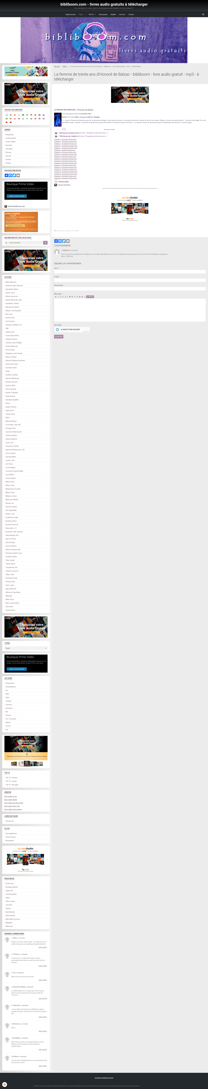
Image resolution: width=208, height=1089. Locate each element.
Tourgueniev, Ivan (11, 567)
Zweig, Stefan (10, 610)
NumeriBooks (10, 912)
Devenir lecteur (11, 837)
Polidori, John (10, 514)
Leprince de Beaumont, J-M (15, 450)
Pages (81, 14)
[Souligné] (60, 296)
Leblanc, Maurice (11, 439)
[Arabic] (23, 115)
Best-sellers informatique (13, 809)
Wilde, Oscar (10, 599)
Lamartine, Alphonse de (14, 432)
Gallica (8, 898)
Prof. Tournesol (11, 719)
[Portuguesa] (39, 115)
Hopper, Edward (11, 407)
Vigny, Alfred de (11, 589)
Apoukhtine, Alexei (12, 289)
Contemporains (11, 138)
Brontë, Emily (10, 318)
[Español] (15, 115)
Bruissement (10, 683)
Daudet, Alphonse (12, 346)
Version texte (64, 181)
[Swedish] (6, 118)
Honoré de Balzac (85, 110)
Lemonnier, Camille (12, 446)
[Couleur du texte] (66, 296)
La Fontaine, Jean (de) (13, 425)
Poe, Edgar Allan (11, 510)
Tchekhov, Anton (11, 557)
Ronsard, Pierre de (12, 524)
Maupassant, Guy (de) (13, 489)
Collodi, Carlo (10, 332)
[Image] (79, 296)
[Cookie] (4, 1084)
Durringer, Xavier (11, 368)
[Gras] (55, 296)
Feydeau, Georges (12, 375)
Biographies (10, 134)
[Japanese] (19, 115)
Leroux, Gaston (11, 453)
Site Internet (58, 285)
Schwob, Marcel (11, 546)
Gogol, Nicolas (10, 396)
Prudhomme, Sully (12, 517)
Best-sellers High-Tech (12, 806)
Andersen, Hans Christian (14, 285)
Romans (83, 117)
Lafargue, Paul (10, 428)
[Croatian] (43, 118)
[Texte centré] (72, 296)
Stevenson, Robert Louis (14, 553)
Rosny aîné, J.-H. (11, 528)
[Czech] (39, 118)
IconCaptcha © (86, 331)
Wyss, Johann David (12, 603)
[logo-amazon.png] (55, 185)
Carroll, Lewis (10, 321)
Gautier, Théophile (12, 392)
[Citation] (69, 296)
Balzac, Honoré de (12, 296)
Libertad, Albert (11, 457)
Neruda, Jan (10, 503)
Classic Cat (9, 890)
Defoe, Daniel (10, 350)
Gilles (7, 694)
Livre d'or (122, 14)
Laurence (9, 704)
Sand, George (10, 542)
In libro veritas (10, 901)
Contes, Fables (10, 142)
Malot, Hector (10, 482)
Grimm (8, 403)
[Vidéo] (82, 296)
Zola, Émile (9, 606)
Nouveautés (103, 14)
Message (57, 294)
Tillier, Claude (10, 560)
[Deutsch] (31, 115)
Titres (65, 66)
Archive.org (9, 883)
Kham (8, 417)
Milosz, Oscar (10, 492)
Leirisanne (9, 708)
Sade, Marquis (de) (12, 535)
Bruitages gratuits (12, 887)
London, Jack (10, 460)
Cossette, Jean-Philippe (14, 343)
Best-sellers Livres (10, 796)
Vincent (8, 726)
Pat (7, 729)
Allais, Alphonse (11, 282)
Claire (7, 697)
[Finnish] (27, 118)
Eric (7, 690)
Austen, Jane (10, 293)
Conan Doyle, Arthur (12, 335)
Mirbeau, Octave (11, 496)
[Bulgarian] (31, 118)
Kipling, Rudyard (11, 421)
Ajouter (58, 336)
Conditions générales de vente (104, 1078)
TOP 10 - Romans (12, 778)
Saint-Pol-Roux (11, 539)
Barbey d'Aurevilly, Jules (14, 300)
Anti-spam (58, 325)
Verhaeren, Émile (11, 578)
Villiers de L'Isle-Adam (13, 592)
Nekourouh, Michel (12, 499)
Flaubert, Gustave (11, 382)
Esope (8, 371)
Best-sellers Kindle (10, 800)
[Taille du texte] (63, 296)
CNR (7, 328)
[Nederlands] (35, 115)
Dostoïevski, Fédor (12, 364)
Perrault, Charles (11, 507)
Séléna (8, 722)
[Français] (6, 115)
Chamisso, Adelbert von (14, 325)
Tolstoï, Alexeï (10, 564)
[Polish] (15, 118)
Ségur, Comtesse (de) (13, 549)
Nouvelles (9, 145)
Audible (113, 14)
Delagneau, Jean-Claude (14, 353)
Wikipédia (9, 596)
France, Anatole (11, 389)
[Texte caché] (77, 296)
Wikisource (9, 926)
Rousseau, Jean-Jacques (14, 532)
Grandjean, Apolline (12, 400)
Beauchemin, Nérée (12, 307)
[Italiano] (27, 115)
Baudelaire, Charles (12, 303)
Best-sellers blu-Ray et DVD (13, 803)
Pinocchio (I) (10, 821)
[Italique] (58, 296)
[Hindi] (23, 118)
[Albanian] (11, 122)
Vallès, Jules (10, 574)
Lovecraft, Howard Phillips (14, 471)
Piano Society (10, 915)
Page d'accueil (70, 14)
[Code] (85, 296)
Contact (131, 14)
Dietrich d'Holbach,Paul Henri (15, 360)
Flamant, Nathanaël (12, 378)
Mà (7, 712)
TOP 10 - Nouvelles (12, 785)
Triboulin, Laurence (12, 571)
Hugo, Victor (10, 410)
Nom (56, 268)
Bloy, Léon (9, 314)
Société (8, 159)
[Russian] (43, 115)
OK (45, 243)
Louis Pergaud (10, 467)
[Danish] (35, 118)
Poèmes (8, 152)
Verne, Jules (10, 585)
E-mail (56, 277)
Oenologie (9, 149)
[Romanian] (11, 118)
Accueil (56, 66)
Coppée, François (11, 339)
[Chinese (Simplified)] (6, 122)
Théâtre (8, 163)
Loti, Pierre (9, 464)
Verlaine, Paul (10, 581)
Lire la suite (43, 947)
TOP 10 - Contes (11, 781)
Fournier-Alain (10, 385)
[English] (11, 115)
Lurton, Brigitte (11, 478)
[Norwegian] (19, 118)
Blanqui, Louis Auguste (13, 310)
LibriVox (8, 908)
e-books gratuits (11, 894)
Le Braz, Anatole (11, 435)
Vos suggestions (11, 833)
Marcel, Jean (10, 485)
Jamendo (9, 905)
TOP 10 (91, 14)
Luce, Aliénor (10, 474)
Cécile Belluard (11, 687)
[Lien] (74, 296)
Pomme (8, 715)
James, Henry (10, 414)
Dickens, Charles (11, 357)
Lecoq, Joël (9, 442)
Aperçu (90, 297)
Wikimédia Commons (13, 919)
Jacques (8, 701)
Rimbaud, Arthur (11, 521)
